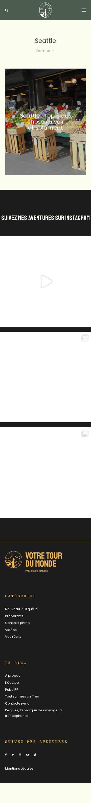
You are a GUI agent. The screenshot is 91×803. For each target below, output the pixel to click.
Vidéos (11, 629)
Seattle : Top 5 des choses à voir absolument (45, 122)
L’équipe (12, 682)
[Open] (45, 281)
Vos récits (13, 636)
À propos (12, 675)
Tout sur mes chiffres (22, 696)
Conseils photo (17, 622)
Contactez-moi (17, 703)
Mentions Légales (19, 768)
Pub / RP (11, 689)
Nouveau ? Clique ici (21, 609)
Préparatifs (14, 616)
